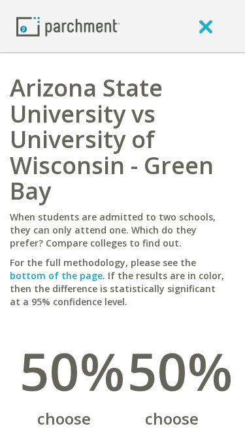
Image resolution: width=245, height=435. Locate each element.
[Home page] (68, 26)
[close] (206, 26)
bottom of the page (56, 275)
